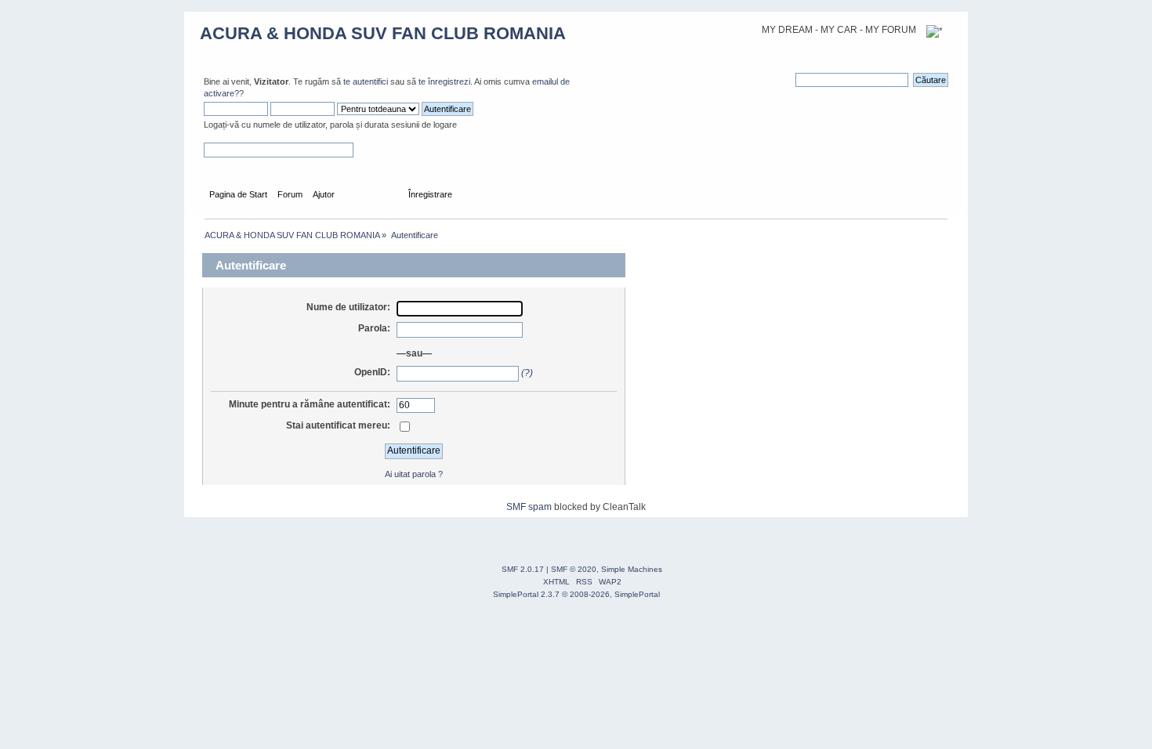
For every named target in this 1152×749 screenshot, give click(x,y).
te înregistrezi (444, 81)
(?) (527, 372)
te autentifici (365, 81)
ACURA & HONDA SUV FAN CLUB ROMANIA (383, 33)
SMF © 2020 (573, 569)
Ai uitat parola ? (414, 474)
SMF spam (529, 506)
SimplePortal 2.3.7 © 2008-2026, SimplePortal (576, 594)
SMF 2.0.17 (523, 569)
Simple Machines (631, 569)
